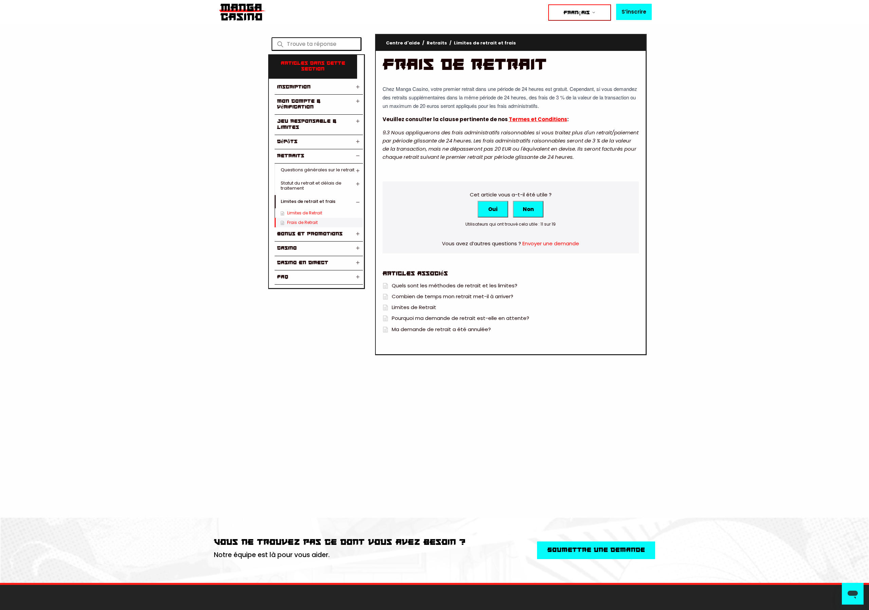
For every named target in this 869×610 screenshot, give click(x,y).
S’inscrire (634, 11)
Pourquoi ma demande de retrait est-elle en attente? (460, 318)
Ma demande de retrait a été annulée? (441, 329)
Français (577, 13)
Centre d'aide (403, 43)
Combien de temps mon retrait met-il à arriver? (452, 296)
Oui (493, 209)
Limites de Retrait (304, 213)
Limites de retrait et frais (485, 43)
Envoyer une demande (550, 243)
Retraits (437, 43)
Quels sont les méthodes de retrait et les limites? (454, 285)
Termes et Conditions (538, 119)
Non (528, 209)
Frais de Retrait (302, 222)
